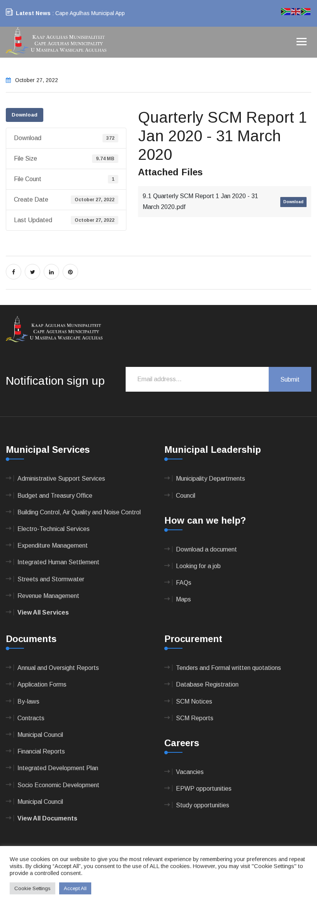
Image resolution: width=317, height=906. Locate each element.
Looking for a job (198, 566)
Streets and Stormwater (50, 579)
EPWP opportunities (204, 788)
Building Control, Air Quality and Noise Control (79, 512)
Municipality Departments (210, 478)
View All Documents (47, 818)
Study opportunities (202, 805)
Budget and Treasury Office (54, 495)
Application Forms (41, 684)
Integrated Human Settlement (58, 562)
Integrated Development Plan (57, 768)
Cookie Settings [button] (32, 888)
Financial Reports (41, 751)
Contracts (30, 718)
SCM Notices (194, 701)
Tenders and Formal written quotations (228, 668)
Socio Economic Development (58, 785)
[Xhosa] (306, 11)
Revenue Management (48, 596)
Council (185, 495)
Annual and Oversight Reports (58, 668)
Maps (183, 599)
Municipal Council (40, 734)
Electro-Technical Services (53, 529)
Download (24, 115)
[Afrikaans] (286, 11)
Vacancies (190, 772)
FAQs (183, 582)
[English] (296, 11)
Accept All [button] (75, 888)
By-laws (28, 701)
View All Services (43, 612)
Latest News (33, 13)
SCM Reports (194, 718)
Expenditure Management (52, 545)
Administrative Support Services (61, 478)
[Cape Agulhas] (56, 41)
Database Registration (207, 684)
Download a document (206, 549)
